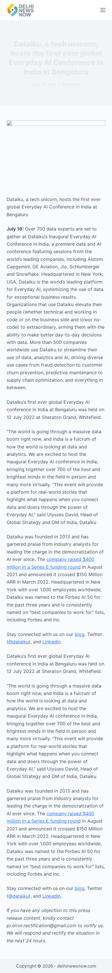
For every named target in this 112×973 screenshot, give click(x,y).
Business (71, 84)
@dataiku (18, 642)
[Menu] (102, 10)
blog (79, 634)
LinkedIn (52, 642)
